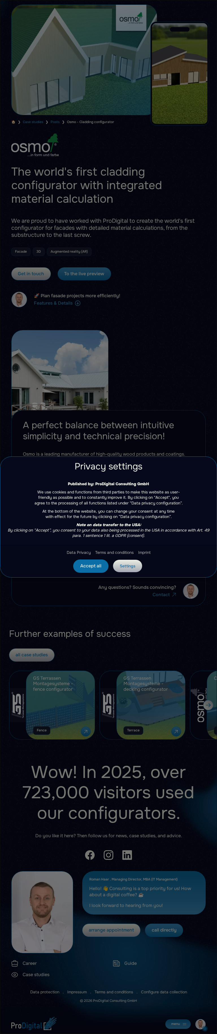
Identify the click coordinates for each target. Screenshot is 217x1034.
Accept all (90, 566)
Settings (127, 566)
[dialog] (108, 517)
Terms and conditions (114, 552)
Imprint (144, 552)
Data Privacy (79, 552)
